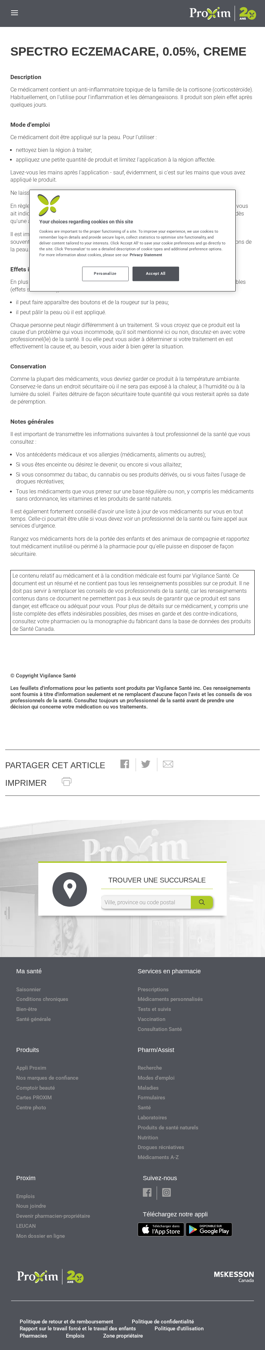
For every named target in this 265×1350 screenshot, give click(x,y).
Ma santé (29, 971)
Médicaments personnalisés (170, 999)
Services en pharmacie (169, 971)
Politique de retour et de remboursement (66, 1322)
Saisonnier (28, 989)
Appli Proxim (31, 1068)
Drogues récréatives (161, 1147)
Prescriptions (153, 989)
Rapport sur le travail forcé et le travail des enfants (78, 1328)
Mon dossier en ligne (40, 1236)
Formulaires (151, 1098)
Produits (27, 1050)
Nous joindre (31, 1206)
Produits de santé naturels (168, 1128)
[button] (124, 764)
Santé (144, 1108)
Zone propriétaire (123, 1336)
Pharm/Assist (156, 1050)
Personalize (105, 273)
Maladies (148, 1088)
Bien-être (26, 1009)
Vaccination (151, 1019)
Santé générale (33, 1019)
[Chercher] (202, 902)
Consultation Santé (160, 1029)
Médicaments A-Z (158, 1157)
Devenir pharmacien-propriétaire (53, 1216)
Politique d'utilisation (179, 1328)
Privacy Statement (146, 255)
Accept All (156, 273)
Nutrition (148, 1138)
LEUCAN (26, 1226)
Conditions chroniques (42, 999)
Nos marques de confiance (47, 1078)
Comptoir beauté (35, 1088)
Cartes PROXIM (34, 1098)
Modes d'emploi (156, 1078)
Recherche (150, 1068)
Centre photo (31, 1108)
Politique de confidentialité (163, 1322)
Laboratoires (152, 1118)
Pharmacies (33, 1336)
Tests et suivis (154, 1009)
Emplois (25, 1196)
